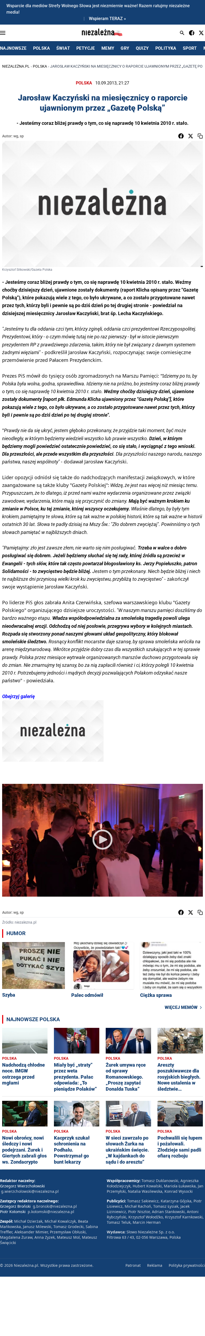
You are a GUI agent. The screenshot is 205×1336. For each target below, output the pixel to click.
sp (22, 136)
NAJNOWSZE (13, 48)
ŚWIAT (63, 48)
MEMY (108, 48)
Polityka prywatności (187, 1265)
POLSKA (41, 48)
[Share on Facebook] (181, 136)
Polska (40, 66)
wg (15, 136)
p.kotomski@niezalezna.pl (51, 1211)
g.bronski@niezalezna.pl (55, 1206)
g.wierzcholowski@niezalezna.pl (30, 1191)
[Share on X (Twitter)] (190, 136)
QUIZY (142, 48)
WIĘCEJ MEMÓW (181, 1007)
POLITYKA (165, 48)
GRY (125, 48)
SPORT (190, 48)
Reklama (154, 1265)
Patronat (133, 1265)
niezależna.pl (16, 66)
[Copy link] (200, 136)
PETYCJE (85, 48)
